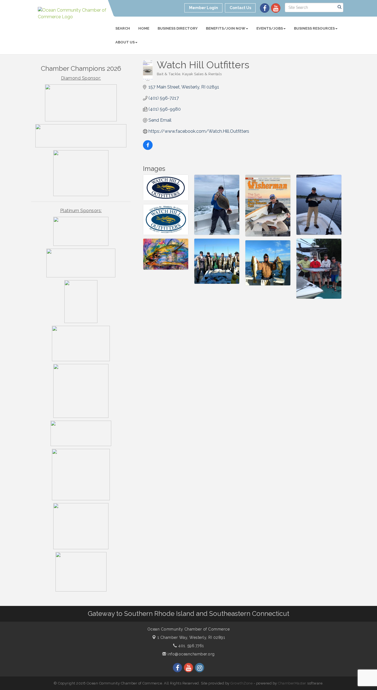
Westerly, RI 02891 (191, 637)
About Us (125, 42)
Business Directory (178, 28)
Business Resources (314, 28)
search (122, 28)
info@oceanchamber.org (190, 654)
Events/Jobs (269, 28)
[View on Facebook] (148, 148)
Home (143, 28)
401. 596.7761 (190, 646)
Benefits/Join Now (225, 28)
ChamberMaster (292, 683)
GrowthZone (241, 683)
